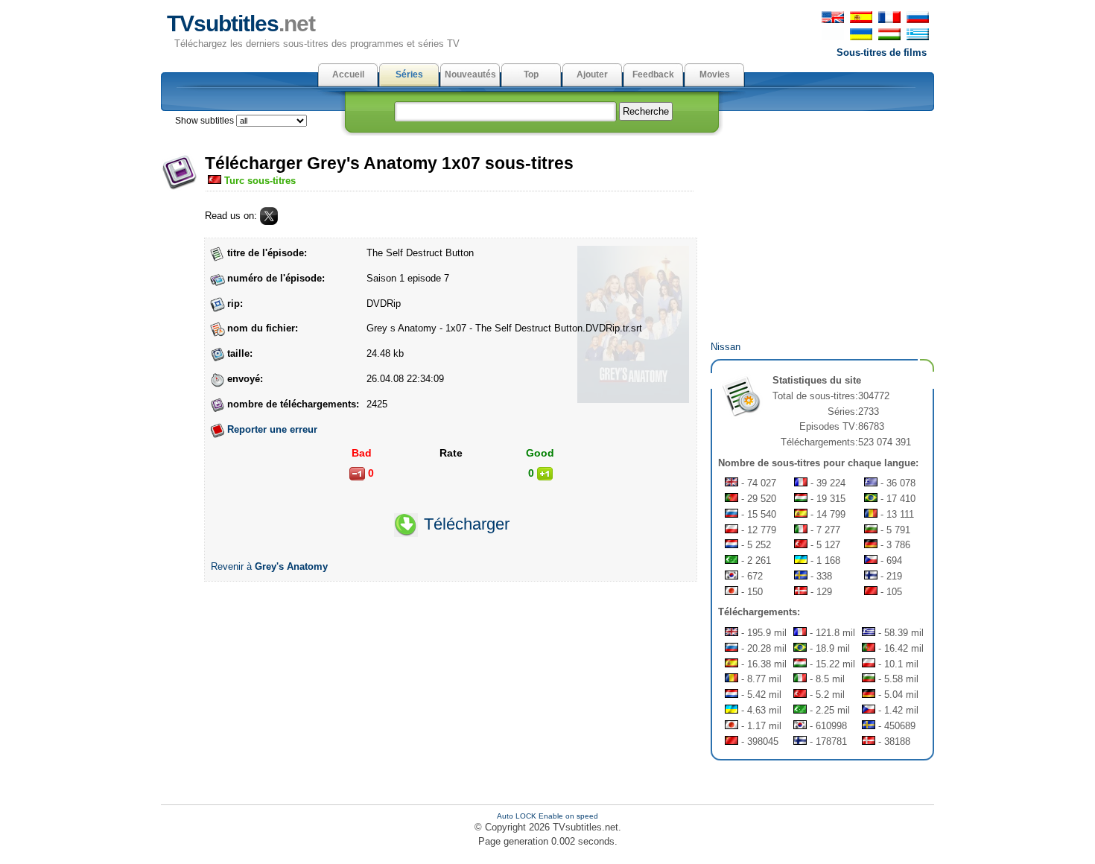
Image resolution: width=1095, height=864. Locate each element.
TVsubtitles (241, 23)
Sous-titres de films (882, 52)
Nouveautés (470, 74)
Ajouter (592, 74)
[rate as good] (545, 473)
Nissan (725, 346)
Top (531, 74)
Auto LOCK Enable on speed (547, 816)
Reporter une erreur (272, 429)
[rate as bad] (357, 473)
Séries (409, 74)
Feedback (653, 74)
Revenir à (269, 566)
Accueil (348, 74)
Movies (714, 74)
